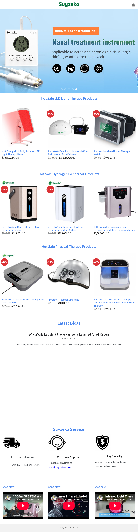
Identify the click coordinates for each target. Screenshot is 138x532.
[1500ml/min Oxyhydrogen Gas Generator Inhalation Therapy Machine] (115, 202)
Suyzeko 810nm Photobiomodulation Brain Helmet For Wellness (68, 153)
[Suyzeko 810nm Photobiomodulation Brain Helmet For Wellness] (69, 126)
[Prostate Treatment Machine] (69, 274)
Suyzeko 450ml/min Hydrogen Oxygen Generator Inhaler (22, 229)
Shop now (100, 486)
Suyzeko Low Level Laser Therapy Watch (112, 153)
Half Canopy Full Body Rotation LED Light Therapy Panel (21, 153)
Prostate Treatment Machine (63, 299)
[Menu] (5, 5)
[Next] (131, 51)
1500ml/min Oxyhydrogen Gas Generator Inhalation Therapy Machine (114, 229)
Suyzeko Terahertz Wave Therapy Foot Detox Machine (23, 301)
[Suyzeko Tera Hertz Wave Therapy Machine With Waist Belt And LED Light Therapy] (115, 274)
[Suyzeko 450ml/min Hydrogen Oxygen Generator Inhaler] (23, 202)
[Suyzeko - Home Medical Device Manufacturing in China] (69, 4)
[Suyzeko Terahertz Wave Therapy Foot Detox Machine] (23, 274)
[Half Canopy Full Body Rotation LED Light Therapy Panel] (23, 126)
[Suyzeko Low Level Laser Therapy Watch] (115, 126)
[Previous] (7, 51)
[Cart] (133, 4)
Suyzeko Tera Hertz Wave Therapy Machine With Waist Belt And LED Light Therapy (115, 302)
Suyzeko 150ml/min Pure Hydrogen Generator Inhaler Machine (66, 229)
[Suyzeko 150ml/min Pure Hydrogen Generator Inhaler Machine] (69, 202)
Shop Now (9, 486)
